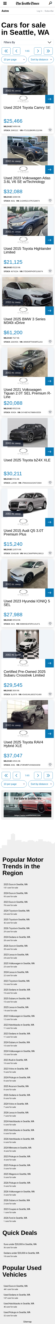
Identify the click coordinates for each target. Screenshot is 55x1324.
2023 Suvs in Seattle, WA (16, 903)
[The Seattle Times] (27, 3)
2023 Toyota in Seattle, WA (17, 982)
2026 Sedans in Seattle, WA (17, 1096)
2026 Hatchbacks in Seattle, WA (19, 1140)
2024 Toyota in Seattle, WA (17, 912)
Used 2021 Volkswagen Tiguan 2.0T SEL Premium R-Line (27, 393)
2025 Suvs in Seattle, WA (16, 886)
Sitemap (27, 1322)
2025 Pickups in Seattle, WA (17, 1167)
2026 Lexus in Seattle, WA (16, 1114)
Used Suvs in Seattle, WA (16, 1287)
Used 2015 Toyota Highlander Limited (27, 250)
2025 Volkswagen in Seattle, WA (19, 965)
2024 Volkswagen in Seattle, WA (19, 1053)
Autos (5, 11)
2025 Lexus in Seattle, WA (16, 1009)
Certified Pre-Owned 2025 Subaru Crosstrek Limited (25, 673)
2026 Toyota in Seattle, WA (17, 930)
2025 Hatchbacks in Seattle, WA (19, 1132)
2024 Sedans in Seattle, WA (17, 938)
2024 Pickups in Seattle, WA (17, 1079)
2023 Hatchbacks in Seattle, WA (19, 1026)
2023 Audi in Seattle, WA (15, 1061)
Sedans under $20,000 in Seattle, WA (21, 1254)
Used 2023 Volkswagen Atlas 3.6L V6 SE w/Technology (27, 180)
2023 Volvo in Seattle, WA (16, 1070)
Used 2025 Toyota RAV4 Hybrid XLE (23, 744)
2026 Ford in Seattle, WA (15, 1219)
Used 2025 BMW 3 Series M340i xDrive (25, 321)
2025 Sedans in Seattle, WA (17, 991)
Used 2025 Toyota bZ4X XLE (27, 460)
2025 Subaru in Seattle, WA (17, 1000)
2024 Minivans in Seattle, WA (17, 1149)
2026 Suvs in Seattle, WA (16, 947)
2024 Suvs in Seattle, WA (16, 895)
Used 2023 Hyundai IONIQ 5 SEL (27, 603)
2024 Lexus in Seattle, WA (16, 974)
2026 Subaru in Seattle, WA (17, 1202)
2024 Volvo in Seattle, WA (16, 1105)
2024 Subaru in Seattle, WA (17, 1044)
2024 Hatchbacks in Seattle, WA (19, 1123)
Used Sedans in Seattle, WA (17, 1296)
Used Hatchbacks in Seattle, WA (19, 1305)
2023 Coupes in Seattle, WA (17, 1211)
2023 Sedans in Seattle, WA (17, 1035)
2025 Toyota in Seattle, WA (17, 921)
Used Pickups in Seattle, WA (17, 1314)
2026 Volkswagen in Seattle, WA (19, 1193)
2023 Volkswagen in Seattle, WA (19, 1017)
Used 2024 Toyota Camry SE (27, 107)
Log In (39, 10)
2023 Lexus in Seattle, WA (16, 956)
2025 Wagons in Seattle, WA (17, 1175)
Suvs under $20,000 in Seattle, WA (20, 1246)
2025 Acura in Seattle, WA (16, 1088)
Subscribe (49, 10)
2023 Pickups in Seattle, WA (17, 1158)
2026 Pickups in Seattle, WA (17, 1184)
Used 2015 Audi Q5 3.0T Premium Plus (24, 532)
